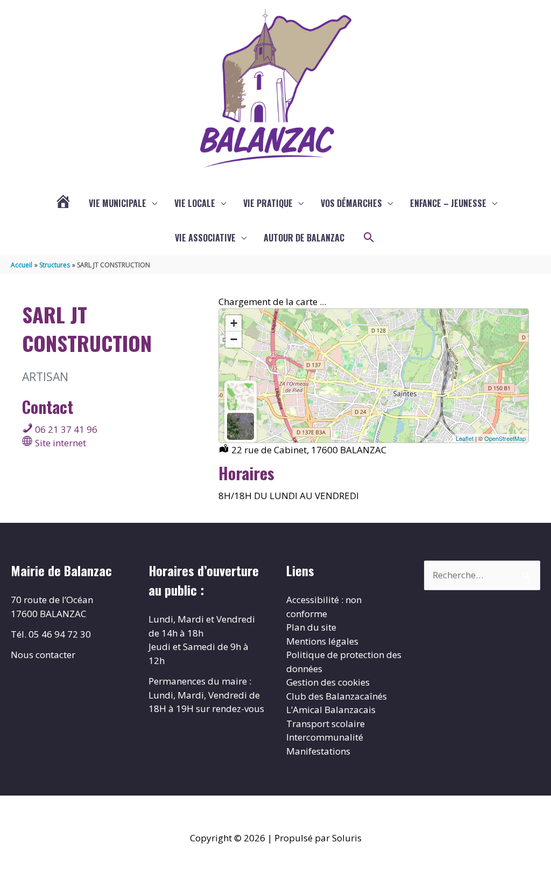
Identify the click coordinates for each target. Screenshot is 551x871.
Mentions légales (322, 641)
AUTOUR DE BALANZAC (304, 237)
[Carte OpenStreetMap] (240, 396)
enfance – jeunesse (448, 203)
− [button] (233, 339)
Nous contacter (43, 654)
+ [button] (233, 323)
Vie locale (194, 203)
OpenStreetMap (505, 438)
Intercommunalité (324, 737)
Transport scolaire (325, 723)
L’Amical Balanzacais (331, 709)
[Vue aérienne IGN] (240, 426)
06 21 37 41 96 (65, 429)
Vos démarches (351, 203)
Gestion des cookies (328, 682)
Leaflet (465, 438)
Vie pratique (268, 203)
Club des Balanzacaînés (336, 696)
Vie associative (205, 237)
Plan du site (311, 627)
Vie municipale (117, 203)
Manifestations (318, 751)
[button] (369, 238)
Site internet (59, 443)
